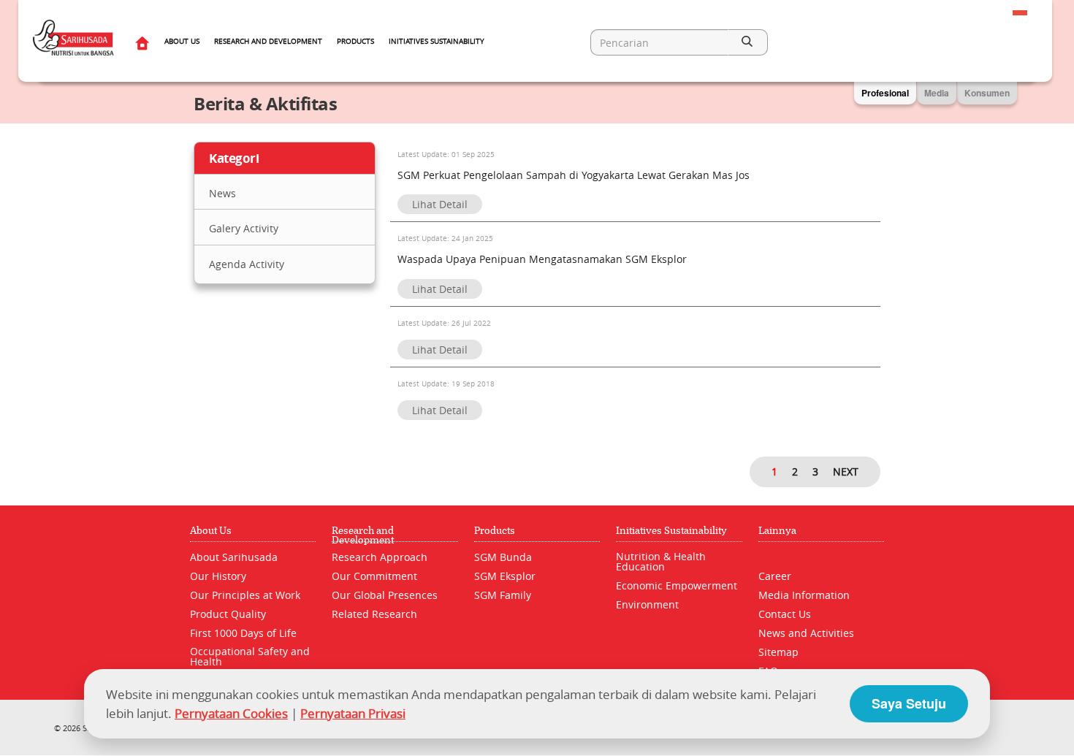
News (222, 193)
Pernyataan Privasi (352, 713)
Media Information (804, 595)
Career (774, 576)
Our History (218, 576)
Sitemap (778, 652)
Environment (647, 604)
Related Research (374, 614)
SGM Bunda (503, 557)
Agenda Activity (246, 264)
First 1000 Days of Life (243, 633)
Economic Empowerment (676, 585)
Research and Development (268, 41)
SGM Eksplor (505, 576)
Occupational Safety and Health (250, 656)
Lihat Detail (440, 204)
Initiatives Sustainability (436, 41)
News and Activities (806, 633)
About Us (181, 41)
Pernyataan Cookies (231, 713)
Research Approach (379, 557)
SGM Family (502, 595)
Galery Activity (243, 228)
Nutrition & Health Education (661, 561)
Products (355, 41)
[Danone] (1009, 727)
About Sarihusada (234, 557)
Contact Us (784, 614)
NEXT (845, 471)
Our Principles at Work (245, 595)
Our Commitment (374, 576)
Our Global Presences (385, 595)
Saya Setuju (909, 703)
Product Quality (228, 614)
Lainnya (777, 530)
